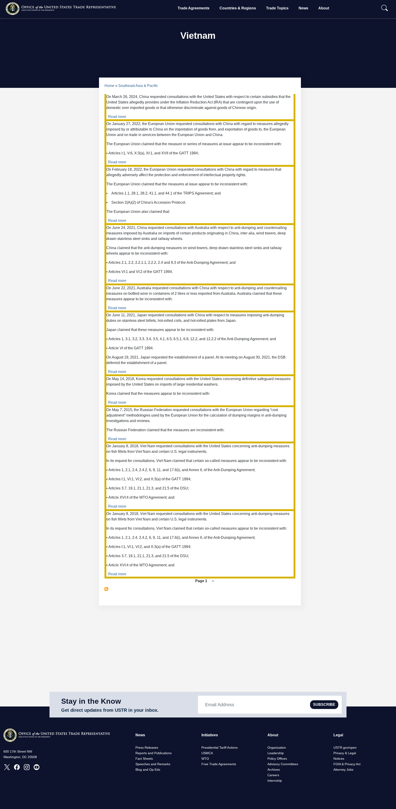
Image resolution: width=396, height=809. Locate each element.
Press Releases (146, 747)
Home (109, 86)
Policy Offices (277, 758)
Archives (273, 769)
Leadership (275, 753)
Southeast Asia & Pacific (138, 86)
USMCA (207, 753)
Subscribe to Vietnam (106, 589)
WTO (205, 758)
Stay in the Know (91, 701)
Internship (274, 780)
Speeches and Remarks (152, 764)
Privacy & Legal (344, 753)
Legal (338, 735)
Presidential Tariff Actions (219, 747)
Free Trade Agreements (218, 764)
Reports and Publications (153, 753)
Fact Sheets (144, 758)
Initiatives (209, 735)
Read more (117, 117)
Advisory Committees (282, 764)
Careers (273, 775)
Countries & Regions (238, 8)
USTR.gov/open (345, 747)
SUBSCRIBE (324, 704)
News (303, 8)
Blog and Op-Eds (147, 769)
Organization (276, 747)
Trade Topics (277, 8)
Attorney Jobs (343, 769)
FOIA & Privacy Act (346, 764)
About (323, 8)
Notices (338, 758)
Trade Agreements (193, 8)
